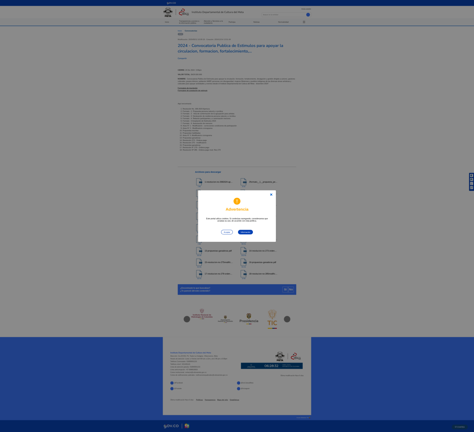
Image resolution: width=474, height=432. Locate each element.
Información (245, 232)
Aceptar (227, 232)
